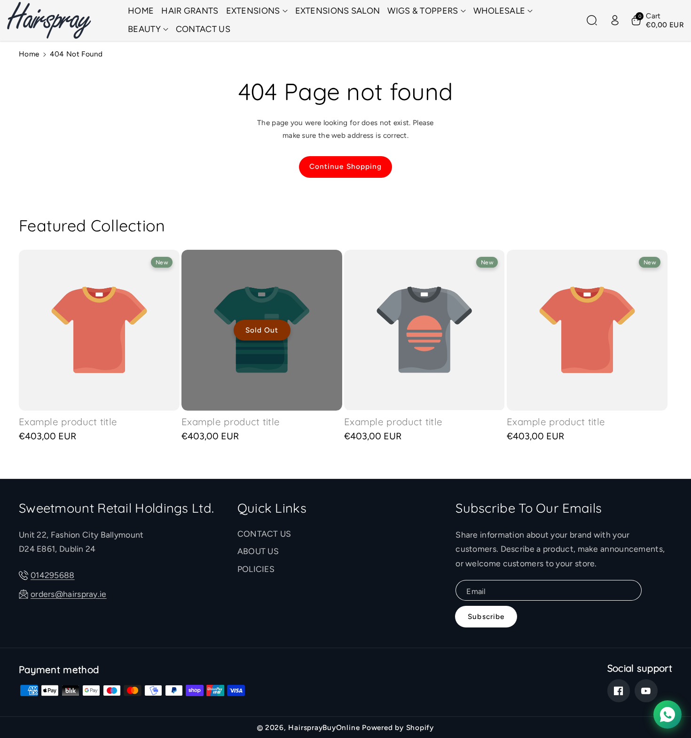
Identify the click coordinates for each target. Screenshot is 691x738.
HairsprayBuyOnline (324, 727)
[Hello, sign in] (615, 20)
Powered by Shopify (398, 727)
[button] (256, 11)
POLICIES (256, 569)
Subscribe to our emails (528, 508)
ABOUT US (258, 551)
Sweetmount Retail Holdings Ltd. (116, 508)
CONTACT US (264, 534)
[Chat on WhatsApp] (667, 714)
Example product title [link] (68, 422)
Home (29, 53)
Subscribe (486, 616)
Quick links (271, 508)
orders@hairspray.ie (69, 594)
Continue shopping (345, 166)
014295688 (53, 575)
